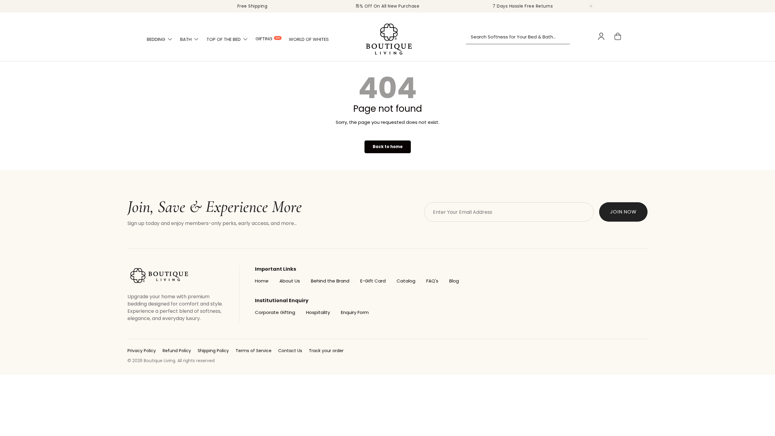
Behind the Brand (330, 281)
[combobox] (518, 37)
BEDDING (156, 39)
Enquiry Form (355, 312)
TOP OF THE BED (223, 39)
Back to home (388, 147)
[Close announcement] (591, 6)
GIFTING (264, 38)
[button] (618, 36)
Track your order (326, 351)
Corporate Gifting (275, 312)
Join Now (623, 211)
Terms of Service (254, 351)
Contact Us (290, 351)
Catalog (406, 281)
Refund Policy (177, 351)
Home (262, 281)
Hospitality (318, 312)
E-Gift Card (373, 281)
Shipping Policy (213, 351)
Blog (454, 281)
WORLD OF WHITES (309, 39)
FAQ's (432, 281)
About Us (289, 281)
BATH (186, 39)
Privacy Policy (141, 351)
